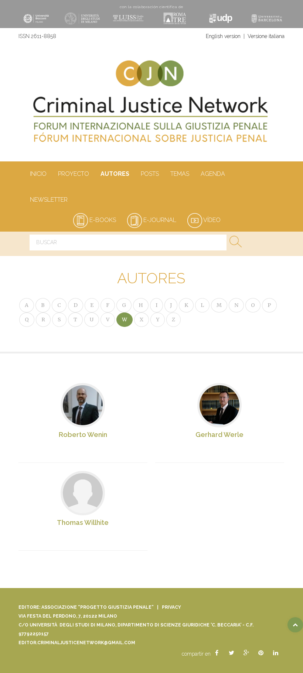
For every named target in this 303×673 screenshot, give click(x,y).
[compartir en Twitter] (231, 653)
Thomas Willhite (83, 522)
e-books (102, 219)
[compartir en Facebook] (216, 653)
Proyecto (73, 173)
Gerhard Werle (219, 434)
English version (223, 36)
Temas (179, 173)
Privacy (171, 607)
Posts (150, 173)
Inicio (38, 173)
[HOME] (151, 104)
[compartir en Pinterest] (261, 653)
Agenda (213, 173)
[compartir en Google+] (246, 653)
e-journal (159, 219)
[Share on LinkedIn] (276, 653)
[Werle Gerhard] (219, 411)
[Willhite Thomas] (83, 492)
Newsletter (49, 199)
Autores (115, 173)
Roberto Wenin (83, 434)
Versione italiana (266, 36)
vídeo (211, 219)
